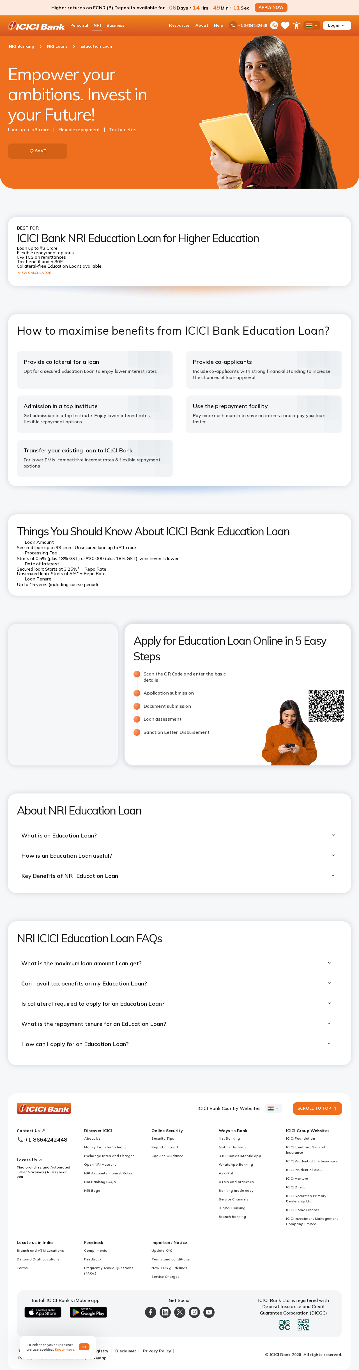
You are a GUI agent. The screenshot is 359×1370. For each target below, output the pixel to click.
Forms (22, 1268)
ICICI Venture (297, 1178)
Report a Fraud (164, 1147)
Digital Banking (232, 1208)
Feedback (92, 1259)
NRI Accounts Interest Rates (108, 1173)
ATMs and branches (236, 1182)
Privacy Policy (157, 1350)
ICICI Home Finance (303, 1210)
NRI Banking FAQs (100, 1182)
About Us (92, 1138)
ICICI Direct (295, 1187)
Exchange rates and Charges (109, 1156)
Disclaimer (125, 1350)
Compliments (95, 1250)
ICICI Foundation (300, 1138)
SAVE (40, 150)
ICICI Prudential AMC (304, 1170)
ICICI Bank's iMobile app (240, 1156)
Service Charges (165, 1276)
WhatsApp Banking (236, 1164)
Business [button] (115, 25)
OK (84, 1347)
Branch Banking (232, 1216)
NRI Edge (92, 1190)
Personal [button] (79, 25)
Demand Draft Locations (38, 1259)
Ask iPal (226, 1173)
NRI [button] (97, 25)
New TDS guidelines (169, 1268)
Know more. (65, 1349)
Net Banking (229, 1138)
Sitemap (98, 1357)
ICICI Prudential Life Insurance (312, 1161)
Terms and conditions (170, 1259)
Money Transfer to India (105, 1147)
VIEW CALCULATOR (34, 272)
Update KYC (161, 1250)
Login (333, 25)
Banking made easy (236, 1190)
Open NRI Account (100, 1164)
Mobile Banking (232, 1147)
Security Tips (162, 1138)
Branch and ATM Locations (40, 1250)
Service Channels (233, 1199)
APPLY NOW (271, 7)
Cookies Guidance (167, 1156)
